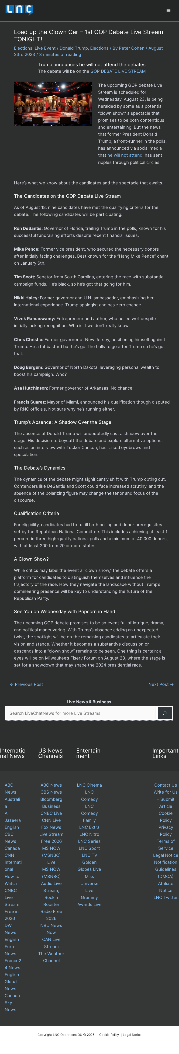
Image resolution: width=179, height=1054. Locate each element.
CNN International (13, 862)
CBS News (51, 792)
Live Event (45, 48)
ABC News (51, 785)
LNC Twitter (166, 897)
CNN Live (51, 820)
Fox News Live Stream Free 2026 (51, 834)
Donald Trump (74, 48)
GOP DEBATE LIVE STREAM (118, 71)
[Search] (165, 713)
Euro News (10, 950)
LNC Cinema (89, 785)
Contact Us (165, 785)
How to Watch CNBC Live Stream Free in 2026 (12, 897)
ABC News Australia (12, 795)
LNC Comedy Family (89, 813)
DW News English (12, 932)
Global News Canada (12, 988)
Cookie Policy (109, 1035)
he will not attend (124, 155)
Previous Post (26, 684)
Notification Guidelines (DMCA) (165, 869)
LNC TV (89, 855)
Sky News (10, 1006)
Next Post (161, 684)
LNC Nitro (89, 834)
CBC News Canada (12, 841)
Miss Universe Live (89, 883)
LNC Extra (89, 827)
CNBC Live (51, 813)
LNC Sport (89, 848)
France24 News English (13, 967)
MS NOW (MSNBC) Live (51, 855)
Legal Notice (165, 855)
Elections (23, 48)
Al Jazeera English (13, 820)
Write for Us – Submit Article (166, 799)
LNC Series (89, 841)
